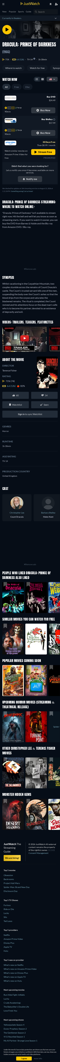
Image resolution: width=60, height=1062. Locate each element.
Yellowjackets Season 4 (14, 1025)
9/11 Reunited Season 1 (14, 1036)
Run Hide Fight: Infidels (14, 995)
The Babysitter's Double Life (16, 1006)
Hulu (6, 951)
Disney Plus (9, 943)
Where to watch (13, 68)
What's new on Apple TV (15, 977)
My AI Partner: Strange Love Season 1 (20, 1040)
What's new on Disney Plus (16, 973)
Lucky (6, 913)
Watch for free (37, 68)
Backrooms (9, 879)
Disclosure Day (10, 891)
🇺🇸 (50, 79)
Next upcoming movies (14, 990)
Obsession (8, 875)
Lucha (6, 999)
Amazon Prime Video (13, 939)
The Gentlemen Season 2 (15, 1032)
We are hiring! (12, 858)
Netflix (7, 935)
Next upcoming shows (14, 1020)
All (6, 87)
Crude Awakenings (12, 1002)
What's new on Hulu (13, 981)
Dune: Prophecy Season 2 (15, 1028)
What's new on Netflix (13, 965)
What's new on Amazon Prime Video (20, 969)
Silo (5, 917)
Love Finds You (10, 1010)
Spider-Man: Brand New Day (17, 887)
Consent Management (38, 853)
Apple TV (8, 947)
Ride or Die (9, 909)
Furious (7, 905)
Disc (27, 87)
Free (16, 87)
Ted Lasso (8, 921)
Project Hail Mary (12, 883)
